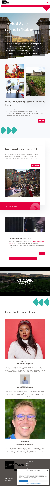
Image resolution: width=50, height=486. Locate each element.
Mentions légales (17, 485)
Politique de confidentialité (36, 483)
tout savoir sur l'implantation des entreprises (23, 258)
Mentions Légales (29, 483)
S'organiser (35, 165)
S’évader (27, 465)
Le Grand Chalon (8, 480)
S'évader (41, 120)
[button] (47, 470)
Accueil (27, 463)
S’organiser (28, 468)
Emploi (42, 253)
